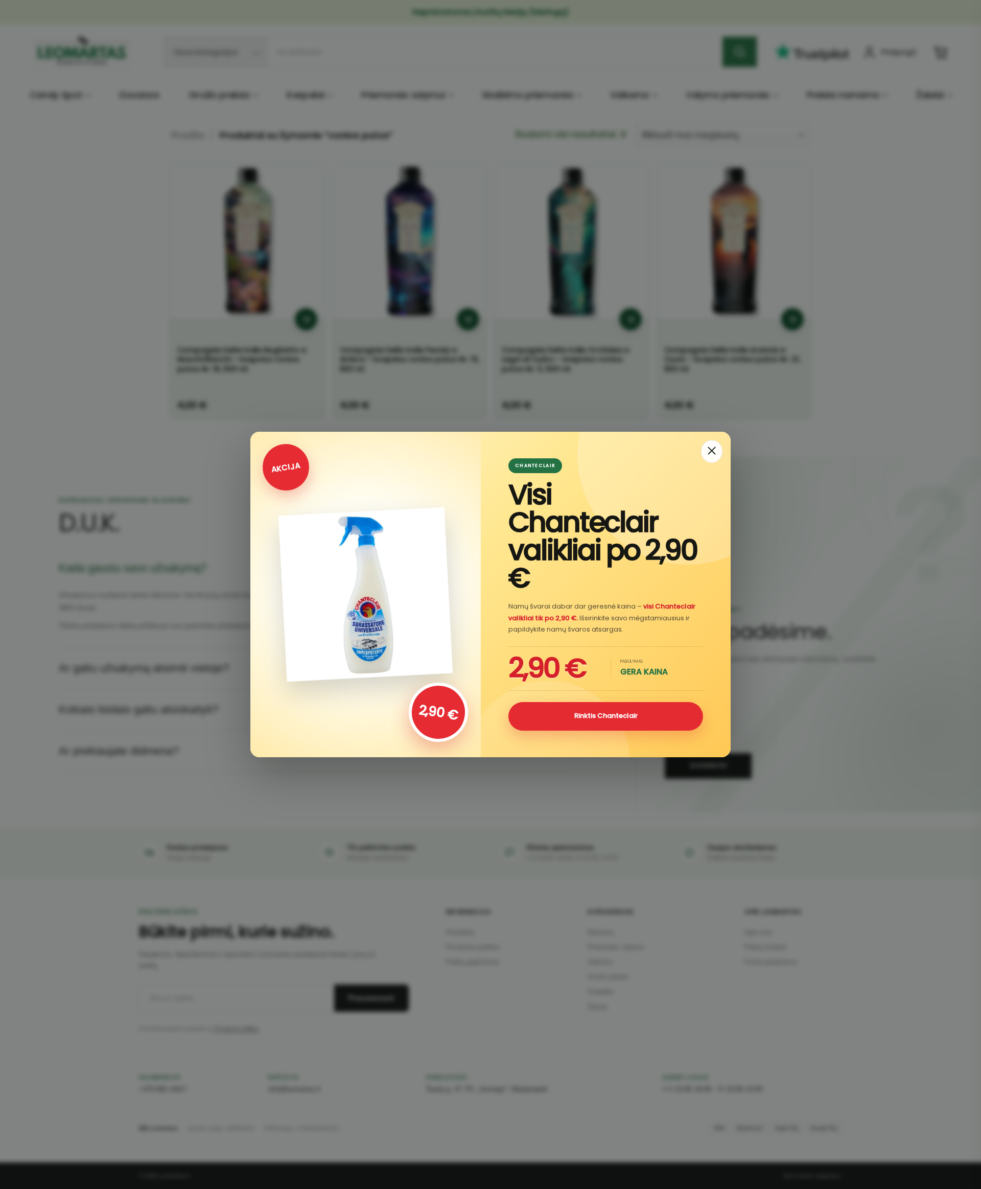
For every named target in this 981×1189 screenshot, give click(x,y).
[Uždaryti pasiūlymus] (711, 451)
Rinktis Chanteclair (606, 715)
